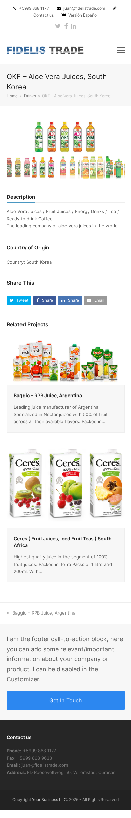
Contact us (44, 15)
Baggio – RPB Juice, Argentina (48, 395)
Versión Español (83, 15)
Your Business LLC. (50, 799)
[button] (121, 50)
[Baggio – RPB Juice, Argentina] (66, 360)
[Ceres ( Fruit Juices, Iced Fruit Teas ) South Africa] (66, 483)
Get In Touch (65, 700)
